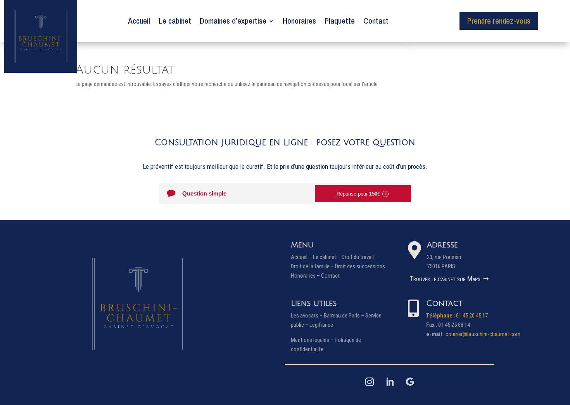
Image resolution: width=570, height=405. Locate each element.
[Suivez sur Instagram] (369, 381)
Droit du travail (358, 257)
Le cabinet (175, 20)
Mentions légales (310, 339)
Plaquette (340, 20)
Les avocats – (307, 315)
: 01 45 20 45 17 (457, 315)
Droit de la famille (310, 266)
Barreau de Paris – (344, 315)
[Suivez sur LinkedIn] (389, 381)
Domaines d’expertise (233, 20)
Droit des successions (360, 266)
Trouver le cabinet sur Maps (445, 279)
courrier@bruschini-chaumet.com (483, 334)
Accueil (139, 20)
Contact (376, 20)
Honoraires (299, 20)
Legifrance (321, 324)
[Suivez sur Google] (409, 381)
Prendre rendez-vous (498, 20)
